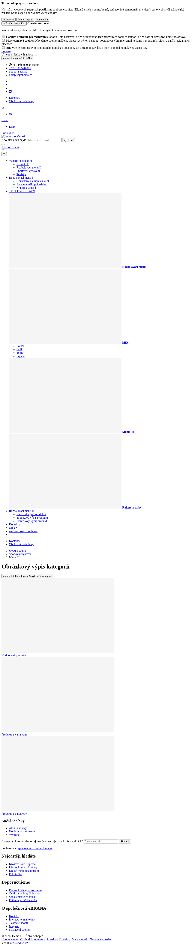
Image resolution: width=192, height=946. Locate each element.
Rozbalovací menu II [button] (21, 510)
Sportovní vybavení (28, 170)
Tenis (19, 352)
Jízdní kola (22, 164)
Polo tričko (15, 874)
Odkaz (13, 527)
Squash (20, 356)
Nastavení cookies (20, 929)
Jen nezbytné (25, 19)
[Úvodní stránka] (13, 136)
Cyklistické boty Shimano (24, 893)
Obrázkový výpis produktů (32, 521)
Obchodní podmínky (21, 101)
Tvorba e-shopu (18, 922)
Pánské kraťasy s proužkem (25, 890)
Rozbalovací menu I (21, 177)
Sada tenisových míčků (22, 896)
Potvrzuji (7, 51)
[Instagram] (10, 91)
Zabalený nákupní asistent (31, 184)
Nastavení (8, 19)
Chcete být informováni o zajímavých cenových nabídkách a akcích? (43, 841)
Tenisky (21, 174)
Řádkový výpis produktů (31, 514)
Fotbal (20, 346)
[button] (3, 107)
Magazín (14, 926)
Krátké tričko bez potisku (24, 870)
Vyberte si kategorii (20, 160)
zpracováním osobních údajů (35, 848)
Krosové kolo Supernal (22, 864)
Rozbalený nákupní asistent (32, 181)
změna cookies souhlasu (23, 531)
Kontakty (14, 97)
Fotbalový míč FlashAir (23, 900)
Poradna (52, 939)
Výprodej (14, 834)
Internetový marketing (22, 919)
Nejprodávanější (26, 187)
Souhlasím (42, 19)
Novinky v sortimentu (22, 831)
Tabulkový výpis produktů (32, 517)
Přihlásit (125, 841)
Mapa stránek (80, 939)
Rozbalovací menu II (28, 167)
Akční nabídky (18, 828)
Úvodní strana (10, 939)
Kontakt (14, 916)
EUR (12, 126)
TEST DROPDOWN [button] (22, 191)
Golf (19, 349)
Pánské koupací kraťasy (23, 867)
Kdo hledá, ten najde (14, 140)
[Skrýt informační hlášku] (35, 55)
